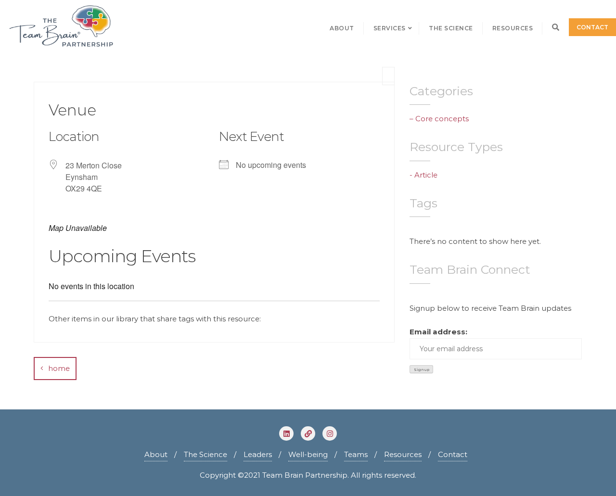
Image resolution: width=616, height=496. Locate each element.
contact (592, 27)
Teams (356, 454)
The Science (205, 454)
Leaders (258, 454)
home (59, 368)
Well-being (308, 454)
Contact (452, 454)
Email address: (438, 331)
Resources (403, 454)
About (155, 454)
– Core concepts (439, 118)
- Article (423, 174)
